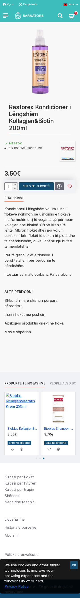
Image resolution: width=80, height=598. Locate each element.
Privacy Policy (16, 586)
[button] (36, 458)
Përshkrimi (14, 198)
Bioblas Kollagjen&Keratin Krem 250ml (23, 428)
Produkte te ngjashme (24, 383)
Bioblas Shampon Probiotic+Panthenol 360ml (59, 428)
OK (74, 565)
